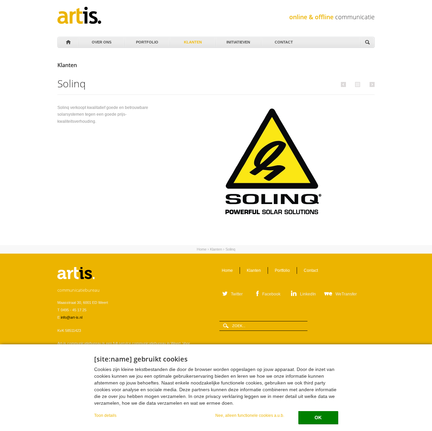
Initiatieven (238, 40)
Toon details (105, 415)
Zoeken (367, 42)
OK (318, 417)
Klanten (192, 40)
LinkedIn (308, 294)
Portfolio (147, 40)
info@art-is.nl (71, 317)
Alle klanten (356, 84)
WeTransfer (346, 294)
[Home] (79, 15)
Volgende (371, 84)
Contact (283, 40)
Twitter (237, 294)
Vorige (344, 84)
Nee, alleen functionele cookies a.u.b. (249, 415)
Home (68, 42)
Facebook (271, 294)
